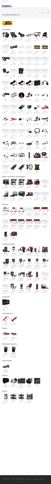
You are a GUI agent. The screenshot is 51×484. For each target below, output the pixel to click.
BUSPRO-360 (37, 213)
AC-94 (37, 159)
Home (39, 12)
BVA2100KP (21, 186)
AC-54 (14, 123)
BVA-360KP (45, 186)
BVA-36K (5, 198)
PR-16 (21, 384)
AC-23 (29, 87)
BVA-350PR (37, 278)
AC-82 (21, 159)
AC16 (14, 87)
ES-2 (13, 400)
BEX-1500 (6, 213)
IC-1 (13, 171)
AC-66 (37, 135)
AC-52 (6, 123)
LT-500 (13, 322)
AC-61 (45, 123)
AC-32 (45, 99)
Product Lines (43, 12)
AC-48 (45, 111)
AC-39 (29, 111)
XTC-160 (29, 198)
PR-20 (37, 384)
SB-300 (29, 290)
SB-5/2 (45, 290)
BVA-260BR (37, 265)
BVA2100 (5, 186)
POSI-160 (45, 225)
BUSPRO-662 (37, 225)
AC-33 (6, 111)
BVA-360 (44, 278)
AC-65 (29, 135)
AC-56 (29, 123)
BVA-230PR (22, 265)
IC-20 (21, 171)
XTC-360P (45, 198)
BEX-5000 (21, 213)
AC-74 (21, 147)
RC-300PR (21, 290)
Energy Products (28, 479)
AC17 (21, 87)
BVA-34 (29, 186)
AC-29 (21, 99)
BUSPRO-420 (5, 225)
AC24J (37, 87)
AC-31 (37, 99)
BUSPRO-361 (45, 213)
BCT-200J (6, 253)
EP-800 (6, 306)
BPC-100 (29, 213)
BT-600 (45, 253)
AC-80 (14, 159)
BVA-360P (6, 290)
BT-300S (21, 253)
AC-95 (45, 159)
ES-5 (21, 400)
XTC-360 (37, 198)
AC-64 (21, 135)
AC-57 (37, 123)
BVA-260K (45, 265)
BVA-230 (13, 265)
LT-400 (6, 322)
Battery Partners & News (20, 479)
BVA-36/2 (37, 186)
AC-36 (21, 111)
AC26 (6, 99)
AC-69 (6, 147)
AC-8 (6, 159)
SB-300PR (37, 290)
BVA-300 (13, 278)
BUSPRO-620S (21, 225)
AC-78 (37, 147)
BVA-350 (29, 278)
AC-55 (21, 123)
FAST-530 (6, 353)
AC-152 (6, 87)
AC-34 (14, 111)
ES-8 (29, 400)
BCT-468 (13, 253)
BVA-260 (29, 265)
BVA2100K (14, 186)
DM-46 (13, 337)
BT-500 (37, 253)
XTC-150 (21, 198)
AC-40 (37, 111)
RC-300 (13, 290)
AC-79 (45, 147)
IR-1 (6, 384)
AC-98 (6, 171)
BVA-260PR (6, 278)
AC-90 (29, 159)
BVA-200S (6, 265)
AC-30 (29, 99)
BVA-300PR (22, 278)
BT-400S (29, 253)
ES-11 (6, 400)
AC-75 (29, 147)
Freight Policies (35, 479)
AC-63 (14, 135)
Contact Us (41, 479)
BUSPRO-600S (13, 225)
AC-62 (6, 135)
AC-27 (14, 99)
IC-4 (29, 171)
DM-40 (6, 337)
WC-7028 (6, 237)
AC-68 (45, 135)
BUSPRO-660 (29, 225)
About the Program (6, 479)
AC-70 (14, 147)
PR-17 (29, 384)
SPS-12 (37, 171)
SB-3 (13, 198)
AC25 (45, 87)
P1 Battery (12, 479)
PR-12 (14, 384)
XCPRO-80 (14, 237)
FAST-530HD (13, 353)
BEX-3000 (13, 213)
